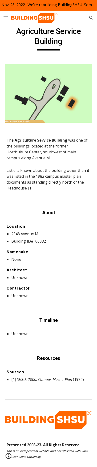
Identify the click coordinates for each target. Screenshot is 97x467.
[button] (5, 17)
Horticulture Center (24, 152)
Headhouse (17, 188)
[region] (48, 5)
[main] (48, 38)
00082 (40, 241)
